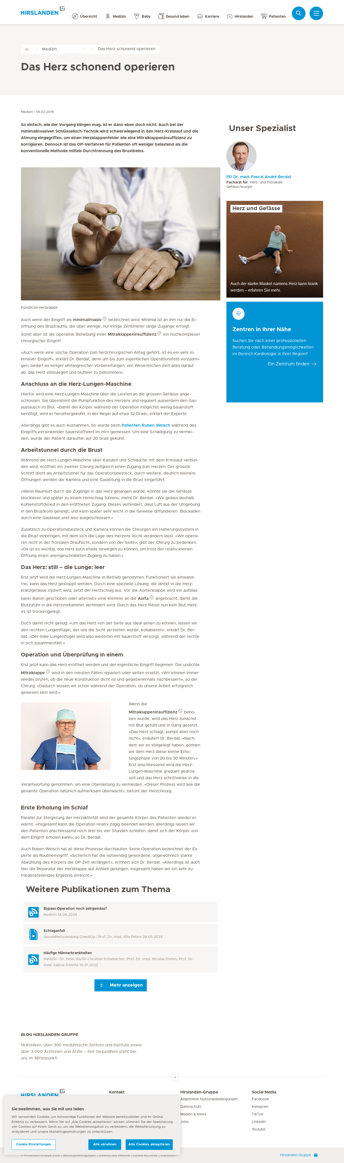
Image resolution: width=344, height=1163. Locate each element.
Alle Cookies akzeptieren (149, 1144)
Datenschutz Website (114, 1155)
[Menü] (316, 13)
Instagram (260, 1107)
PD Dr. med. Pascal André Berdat (258, 177)
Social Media (264, 1092)
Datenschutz (190, 1107)
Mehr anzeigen (126, 985)
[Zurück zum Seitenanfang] (175, 1077)
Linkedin (259, 1122)
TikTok (257, 1114)
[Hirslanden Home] (65, 1095)
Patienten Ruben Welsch (146, 425)
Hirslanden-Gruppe (199, 1092)
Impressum (168, 1155)
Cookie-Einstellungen (33, 1144)
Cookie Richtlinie (145, 1155)
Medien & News (193, 1114)
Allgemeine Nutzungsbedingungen (209, 1099)
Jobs (184, 1122)
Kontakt (116, 1092)
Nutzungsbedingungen (79, 1155)
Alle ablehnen (105, 1144)
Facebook (260, 1099)
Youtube (258, 1129)
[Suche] (299, 13)
